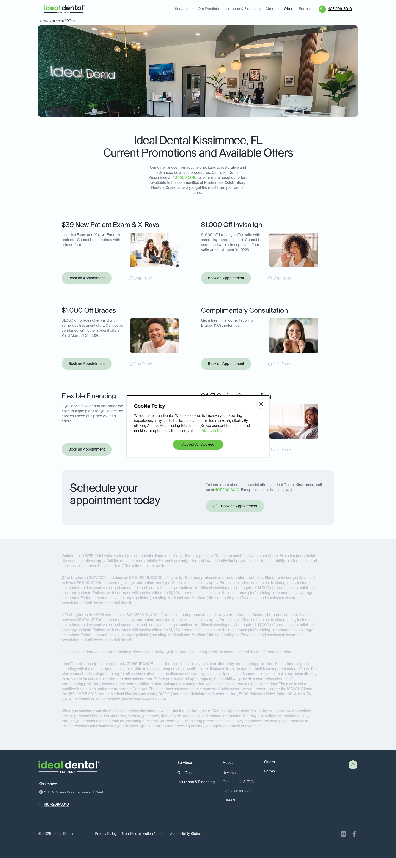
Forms (304, 9)
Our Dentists (208, 9)
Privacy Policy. (212, 431)
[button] (184, 9)
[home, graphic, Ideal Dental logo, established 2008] (64, 9)
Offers (289, 9)
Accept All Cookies (198, 445)
